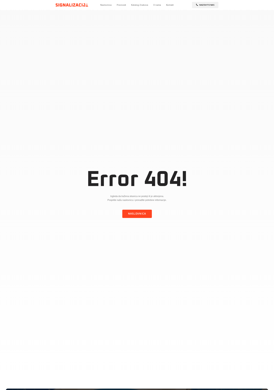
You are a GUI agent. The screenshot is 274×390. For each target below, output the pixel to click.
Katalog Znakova (139, 5)
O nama (157, 5)
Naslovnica (106, 5)
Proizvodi (121, 5)
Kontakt (170, 5)
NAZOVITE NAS (206, 5)
